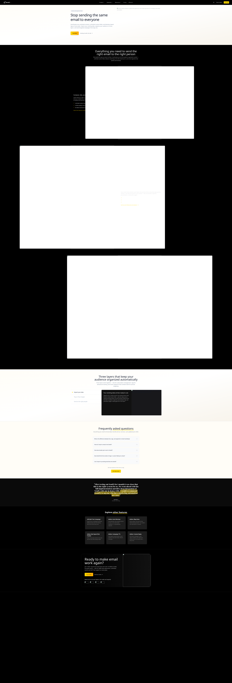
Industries (109, 2)
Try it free (226, 2)
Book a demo (219, 2)
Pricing (124, 2)
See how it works (97, 574)
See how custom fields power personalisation (129, 205)
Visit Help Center (116, 471)
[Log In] (213, 2)
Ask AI (131, 2)
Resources (117, 2)
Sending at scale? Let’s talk (85, 33)
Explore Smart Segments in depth (79, 110)
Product (101, 2)
